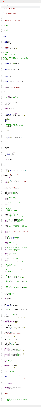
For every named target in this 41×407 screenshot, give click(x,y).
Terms (9, 405)
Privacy (7, 405)
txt (37, 405)
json (39, 405)
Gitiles (5, 405)
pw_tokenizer (31, 3)
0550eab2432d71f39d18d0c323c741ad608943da (20, 3)
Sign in (39, 1)
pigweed (2, 3)
